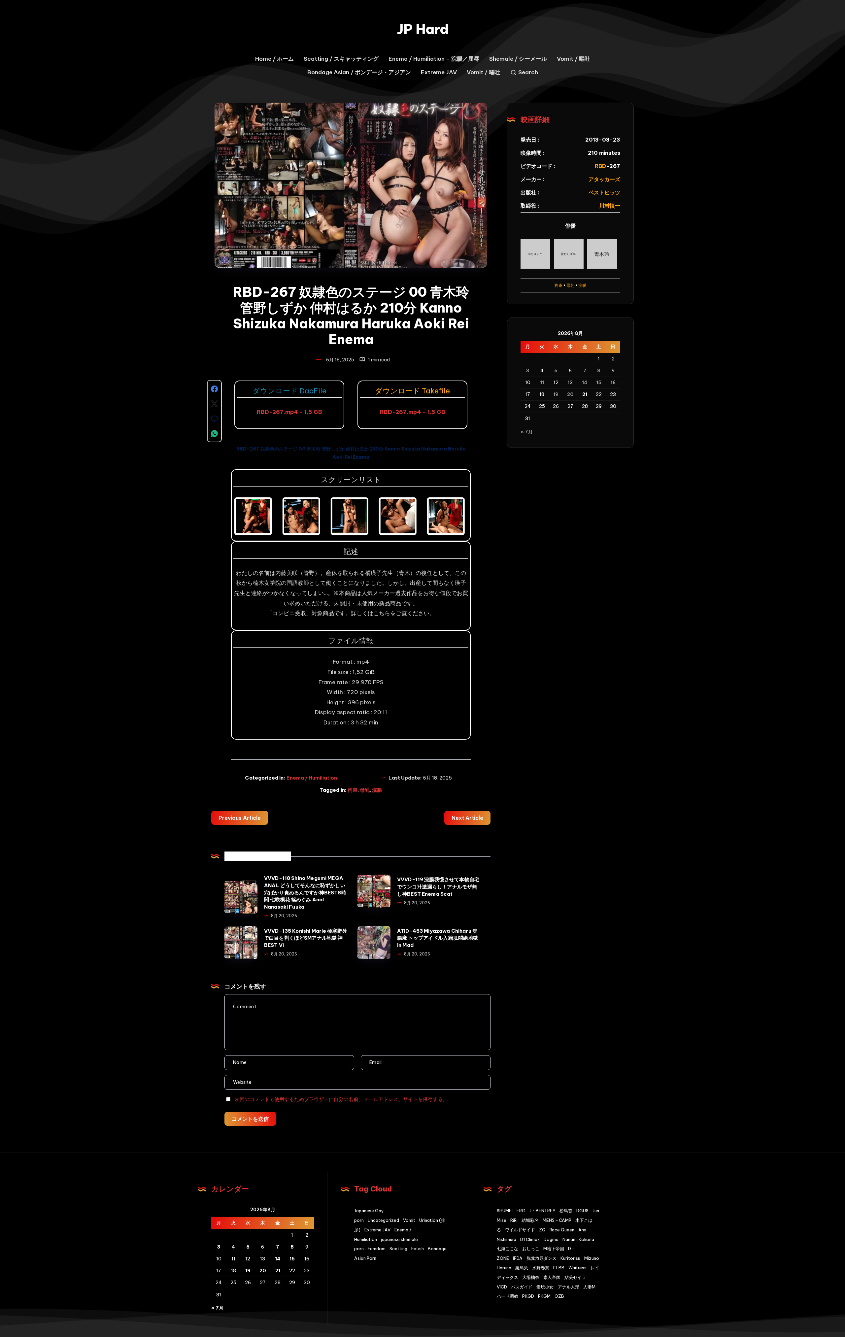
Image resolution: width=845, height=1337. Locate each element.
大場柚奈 (530, 1277)
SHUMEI (505, 1210)
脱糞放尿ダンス (541, 1258)
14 (585, 382)
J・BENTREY (542, 1210)
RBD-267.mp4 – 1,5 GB (289, 412)
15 (598, 382)
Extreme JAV (439, 72)
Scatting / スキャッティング (341, 58)
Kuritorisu (570, 1258)
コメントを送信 (250, 1119)
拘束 (352, 790)
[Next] (454, 516)
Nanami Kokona (578, 1239)
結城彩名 (530, 1220)
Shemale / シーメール (518, 58)
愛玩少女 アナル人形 (557, 1286)
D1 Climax (530, 1239)
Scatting (398, 1248)
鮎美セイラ (575, 1277)
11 (542, 382)
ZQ (542, 1229)
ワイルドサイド (520, 1229)
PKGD (528, 1296)
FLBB (558, 1267)
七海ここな (507, 1248)
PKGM (544, 1296)
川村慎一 (609, 205)
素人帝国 (551, 1277)
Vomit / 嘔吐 (573, 58)
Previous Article (240, 818)
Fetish (417, 1248)
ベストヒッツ (604, 192)
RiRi (514, 1220)
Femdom (377, 1248)
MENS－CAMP (557, 1220)
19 (555, 394)
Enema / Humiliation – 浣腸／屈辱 (434, 58)
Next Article (467, 818)
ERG (521, 1210)
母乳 (365, 790)
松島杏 (565, 1210)
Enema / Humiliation (312, 778)
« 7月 (527, 432)
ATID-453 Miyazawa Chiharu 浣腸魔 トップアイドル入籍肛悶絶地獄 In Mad (437, 938)
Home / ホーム (274, 58)
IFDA (518, 1258)
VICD (502, 1286)
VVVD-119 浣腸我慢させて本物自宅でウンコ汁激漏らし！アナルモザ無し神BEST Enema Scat (438, 886)
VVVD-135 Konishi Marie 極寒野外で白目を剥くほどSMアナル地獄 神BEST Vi (305, 938)
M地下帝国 (553, 1248)
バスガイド (521, 1286)
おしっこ (530, 1248)
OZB (559, 1296)
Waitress (577, 1267)
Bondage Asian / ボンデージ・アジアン (359, 72)
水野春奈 (540, 1267)
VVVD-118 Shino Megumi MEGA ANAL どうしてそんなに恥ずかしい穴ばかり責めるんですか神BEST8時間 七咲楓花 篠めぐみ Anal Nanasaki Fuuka (305, 892)
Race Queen (562, 1229)
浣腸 (377, 790)
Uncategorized (383, 1220)
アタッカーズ (604, 179)
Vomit (409, 1220)
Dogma (551, 1239)
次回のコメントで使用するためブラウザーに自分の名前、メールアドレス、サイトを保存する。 (341, 1099)
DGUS (582, 1210)
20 (570, 394)
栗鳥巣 (521, 1267)
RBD (600, 166)
